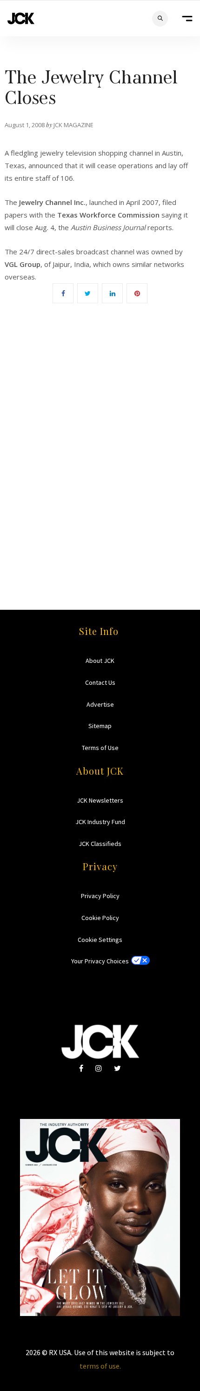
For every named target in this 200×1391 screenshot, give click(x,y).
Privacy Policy (100, 896)
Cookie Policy (100, 918)
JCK (20, 18)
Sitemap (100, 726)
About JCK (100, 660)
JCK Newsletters (100, 800)
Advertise (100, 704)
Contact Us (100, 682)
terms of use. (100, 1366)
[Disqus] (100, 443)
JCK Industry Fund (100, 822)
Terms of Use (100, 747)
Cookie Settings (100, 939)
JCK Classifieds (100, 843)
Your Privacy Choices (100, 961)
